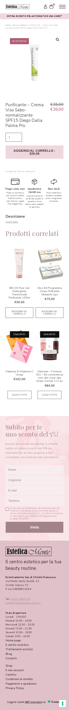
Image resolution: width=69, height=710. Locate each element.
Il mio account (15, 670)
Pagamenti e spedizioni (21, 684)
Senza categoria (20, 25)
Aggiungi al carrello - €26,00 (34, 152)
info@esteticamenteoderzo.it (23, 603)
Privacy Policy (15, 688)
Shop (9, 666)
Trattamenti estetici (19, 649)
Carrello (11, 675)
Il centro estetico (17, 645)
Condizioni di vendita (19, 679)
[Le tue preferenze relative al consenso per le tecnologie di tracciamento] (62, 703)
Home (8, 25)
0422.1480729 (20, 599)
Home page (13, 640)
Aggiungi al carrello (19, 312)
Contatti (11, 658)
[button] (57, 39)
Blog (9, 654)
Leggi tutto (12, 221)
